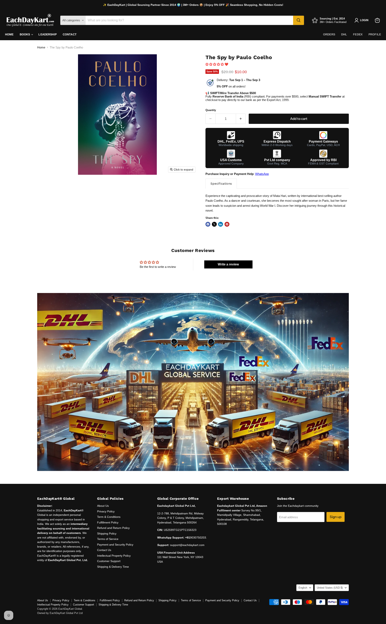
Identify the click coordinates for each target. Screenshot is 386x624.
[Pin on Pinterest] (227, 224)
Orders (329, 34)
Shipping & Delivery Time (113, 566)
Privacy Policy (106, 511)
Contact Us (104, 550)
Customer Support (108, 561)
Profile (375, 34)
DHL (344, 34)
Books (25, 34)
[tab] (221, 183)
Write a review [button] (228, 264)
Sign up (335, 517)
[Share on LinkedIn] (220, 224)
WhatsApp (262, 174)
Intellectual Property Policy (114, 555)
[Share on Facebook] (207, 224)
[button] (215, 64)
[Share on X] (214, 224)
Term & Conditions (108, 516)
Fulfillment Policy (107, 522)
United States (330, 587)
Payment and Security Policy (115, 544)
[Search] (298, 20)
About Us (103, 505)
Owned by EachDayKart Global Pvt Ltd (60, 613)
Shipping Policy (106, 533)
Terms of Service (107, 539)
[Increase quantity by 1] (241, 119)
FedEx (357, 34)
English (303, 587)
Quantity (210, 110)
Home (9, 34)
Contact (70, 34)
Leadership (47, 34)
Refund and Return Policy (113, 527)
